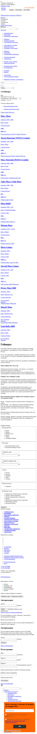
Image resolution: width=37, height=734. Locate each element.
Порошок (8, 486)
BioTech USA (9, 433)
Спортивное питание (10, 691)
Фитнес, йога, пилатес (10, 61)
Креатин (6, 51)
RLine (7, 430)
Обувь (3, 25)
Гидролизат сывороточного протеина (16, 494)
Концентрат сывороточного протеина (17, 500)
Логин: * (3, 658)
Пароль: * (3, 663)
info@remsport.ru (5, 577)
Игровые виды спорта (10, 66)
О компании (7, 547)
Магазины (18, 9)
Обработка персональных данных (14, 557)
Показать (3, 507)
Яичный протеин (11, 503)
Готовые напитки (9, 40)
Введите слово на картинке (9, 673)
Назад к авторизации (7, 645)
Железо (6, 72)
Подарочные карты (9, 562)
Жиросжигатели (9, 46)
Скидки (11, 9)
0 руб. (3, 30)
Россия (8, 472)
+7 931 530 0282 (29, 7)
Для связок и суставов (10, 45)
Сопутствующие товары (11, 76)
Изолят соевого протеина (13, 495)
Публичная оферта (9, 559)
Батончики (7, 34)
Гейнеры (6, 39)
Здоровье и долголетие (11, 48)
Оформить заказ (5, 6)
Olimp (7, 437)
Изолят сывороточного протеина (15, 497)
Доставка (26, 9)
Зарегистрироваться (16, 612)
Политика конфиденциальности (13, 556)
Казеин (8, 498)
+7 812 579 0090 (5, 566)
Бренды (3, 17)
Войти (2, 609)
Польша (8, 479)
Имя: (2, 653)
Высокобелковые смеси (11, 106)
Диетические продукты (11, 42)
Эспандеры (7, 75)
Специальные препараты (11, 54)
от (2, 453)
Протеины (7, 52)
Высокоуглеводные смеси (11, 109)
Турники (6, 70)
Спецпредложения (9, 57)
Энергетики (7, 58)
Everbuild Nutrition (11, 438)
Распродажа (8, 25)
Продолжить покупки (17, 596)
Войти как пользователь (8, 620)
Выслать (3, 642)
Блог (5, 563)
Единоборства (8, 67)
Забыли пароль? (5, 612)
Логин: (3, 637)
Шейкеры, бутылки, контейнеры (13, 79)
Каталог (6, 548)
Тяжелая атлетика (9, 63)
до (19, 455)
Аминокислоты (8, 33)
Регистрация (4, 680)
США (7, 477)
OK (20, 726)
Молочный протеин (11, 501)
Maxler (7, 435)
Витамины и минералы (11, 36)
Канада (8, 474)
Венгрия (8, 476)
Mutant (7, 432)
